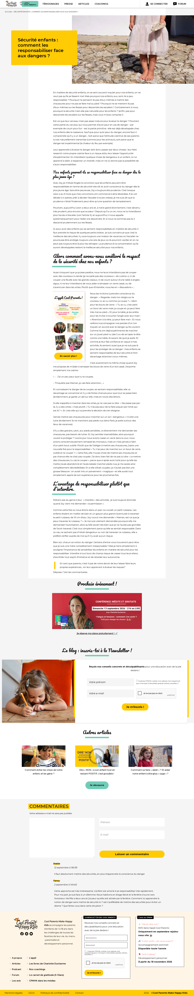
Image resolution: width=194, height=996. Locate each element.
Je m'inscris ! (135, 707)
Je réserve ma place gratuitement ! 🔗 (97, 633)
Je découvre (97, 785)
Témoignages (50, 4)
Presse (68, 4)
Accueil (8, 12)
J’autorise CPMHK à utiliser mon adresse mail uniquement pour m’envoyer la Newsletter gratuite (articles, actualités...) (105, 952)
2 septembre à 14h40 (65, 884)
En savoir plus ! (68, 356)
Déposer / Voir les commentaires (70, 572)
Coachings (101, 4)
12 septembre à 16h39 (65, 867)
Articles (83, 4)
